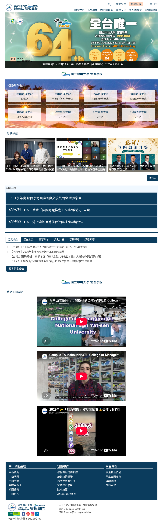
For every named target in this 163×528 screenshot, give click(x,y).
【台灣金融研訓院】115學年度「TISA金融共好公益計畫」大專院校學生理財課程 (56, 256)
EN (155, 4)
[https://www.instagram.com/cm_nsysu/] (32, 513)
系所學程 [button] (92, 9)
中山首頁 (14, 472)
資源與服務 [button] (151, 9)
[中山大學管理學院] (22, 7)
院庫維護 (62, 489)
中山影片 (14, 493)
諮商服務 (111, 485)
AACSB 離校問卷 (66, 493)
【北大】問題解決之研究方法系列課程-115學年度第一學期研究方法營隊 (51, 261)
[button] (12, 41)
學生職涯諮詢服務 (67, 472)
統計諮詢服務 (65, 476)
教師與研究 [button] (106, 9)
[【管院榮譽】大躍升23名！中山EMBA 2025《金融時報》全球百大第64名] (81, 40)
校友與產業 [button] (135, 9)
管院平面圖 (15, 485)
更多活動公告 (16, 268)
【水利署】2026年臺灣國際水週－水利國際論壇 (37, 251)
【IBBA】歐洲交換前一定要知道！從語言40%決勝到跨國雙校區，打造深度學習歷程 (81, 168)
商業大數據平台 (66, 481)
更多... (152, 177)
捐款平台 (136, 4)
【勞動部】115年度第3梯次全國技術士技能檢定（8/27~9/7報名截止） (50, 247)
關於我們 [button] (79, 9)
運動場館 (111, 481)
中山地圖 (14, 476)
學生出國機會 (113, 476)
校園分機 (14, 489)
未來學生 (121, 4)
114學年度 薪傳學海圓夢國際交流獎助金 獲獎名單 (46, 198)
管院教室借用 (65, 485)
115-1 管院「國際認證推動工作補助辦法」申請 (57, 210)
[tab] (13, 240)
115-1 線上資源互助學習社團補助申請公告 (53, 222)
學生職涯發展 (113, 472)
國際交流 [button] (121, 9)
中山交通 (14, 481)
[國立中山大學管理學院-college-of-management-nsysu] (37, 513)
